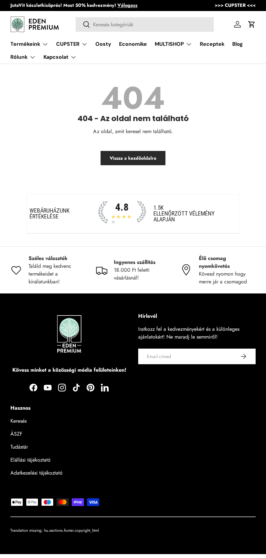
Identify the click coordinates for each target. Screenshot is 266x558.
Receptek (212, 44)
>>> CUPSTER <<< (235, 5)
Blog (237, 44)
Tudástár (19, 447)
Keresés (18, 421)
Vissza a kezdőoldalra (133, 158)
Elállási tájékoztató (30, 460)
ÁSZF (16, 434)
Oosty (103, 44)
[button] (252, 24)
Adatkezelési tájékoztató (36, 473)
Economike (133, 44)
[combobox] (145, 24)
